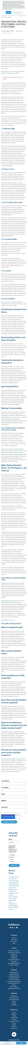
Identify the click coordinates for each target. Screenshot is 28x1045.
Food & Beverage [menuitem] (14, 999)
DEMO (21, 1043)
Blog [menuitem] (14, 1012)
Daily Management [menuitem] (14, 977)
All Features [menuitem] (14, 954)
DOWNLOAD (7, 1043)
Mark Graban (10, 31)
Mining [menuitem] (14, 1003)
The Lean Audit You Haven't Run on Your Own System (14, 878)
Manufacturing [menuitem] (14, 997)
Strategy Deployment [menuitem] (14, 983)
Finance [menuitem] (14, 1001)
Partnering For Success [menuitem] (14, 952)
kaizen (15, 186)
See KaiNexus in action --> (8, 620)
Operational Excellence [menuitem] (14, 988)
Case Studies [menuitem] (14, 1017)
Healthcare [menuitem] (14, 996)
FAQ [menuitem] (14, 943)
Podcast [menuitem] (14, 1019)
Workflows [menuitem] (14, 957)
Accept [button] (8, 12)
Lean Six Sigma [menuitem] (14, 986)
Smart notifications (6, 600)
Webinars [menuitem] (14, 1014)
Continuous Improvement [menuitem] (14, 981)
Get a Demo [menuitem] (14, 941)
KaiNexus (3, 583)
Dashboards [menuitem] (14, 956)
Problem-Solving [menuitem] (14, 974)
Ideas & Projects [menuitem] (14, 972)
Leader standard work (15, 454)
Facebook (23, 31)
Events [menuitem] (14, 1023)
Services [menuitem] (14, 1026)
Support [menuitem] (14, 1024)
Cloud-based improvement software (11, 759)
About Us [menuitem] (14, 938)
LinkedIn (25, 31)
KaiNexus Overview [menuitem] (14, 950)
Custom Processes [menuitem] (14, 979)
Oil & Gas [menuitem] (14, 1005)
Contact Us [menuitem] (14, 1028)
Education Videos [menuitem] (14, 1021)
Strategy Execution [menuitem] (14, 976)
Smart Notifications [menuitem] (14, 959)
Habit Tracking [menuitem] (14, 965)
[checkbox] (14, 858)
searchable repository (12, 588)
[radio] (14, 855)
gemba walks (9, 158)
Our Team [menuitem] (14, 939)
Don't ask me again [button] (17, 12)
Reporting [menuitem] (14, 961)
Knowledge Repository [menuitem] (14, 963)
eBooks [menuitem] (14, 1016)
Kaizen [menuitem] (14, 985)
